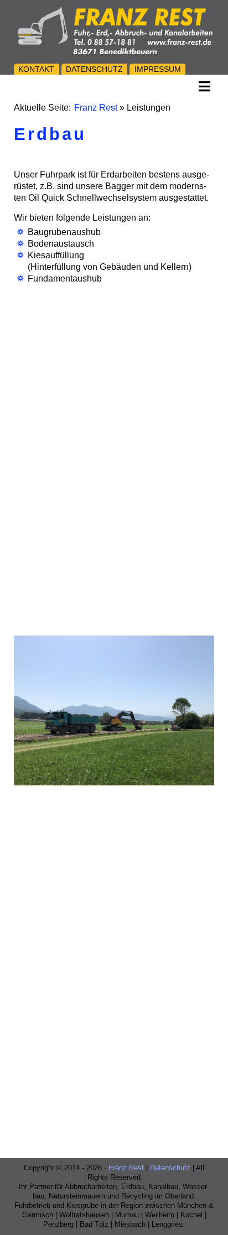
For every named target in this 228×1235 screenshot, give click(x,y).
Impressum (157, 69)
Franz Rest (95, 107)
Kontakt (36, 69)
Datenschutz (94, 69)
